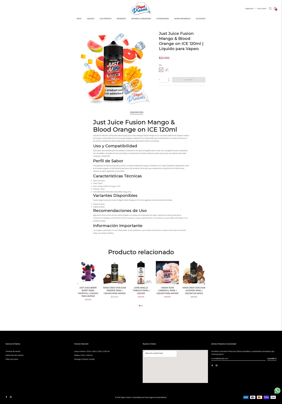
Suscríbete (271, 359)
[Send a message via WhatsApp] (277, 390)
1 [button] (139, 305)
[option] (88, 283)
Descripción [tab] (136, 112)
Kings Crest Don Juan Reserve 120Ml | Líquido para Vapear (114, 290)
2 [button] (142, 305)
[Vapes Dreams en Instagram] (216, 365)
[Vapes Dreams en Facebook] (212, 365)
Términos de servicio (13, 351)
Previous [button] (77, 284)
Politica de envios (12, 359)
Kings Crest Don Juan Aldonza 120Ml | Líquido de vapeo (194, 290)
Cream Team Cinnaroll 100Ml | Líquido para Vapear (167, 290)
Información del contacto (15, 355)
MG (160, 65)
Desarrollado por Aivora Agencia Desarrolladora (149, 397)
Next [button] (204, 284)
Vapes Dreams (126, 397)
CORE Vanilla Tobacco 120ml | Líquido (141, 290)
